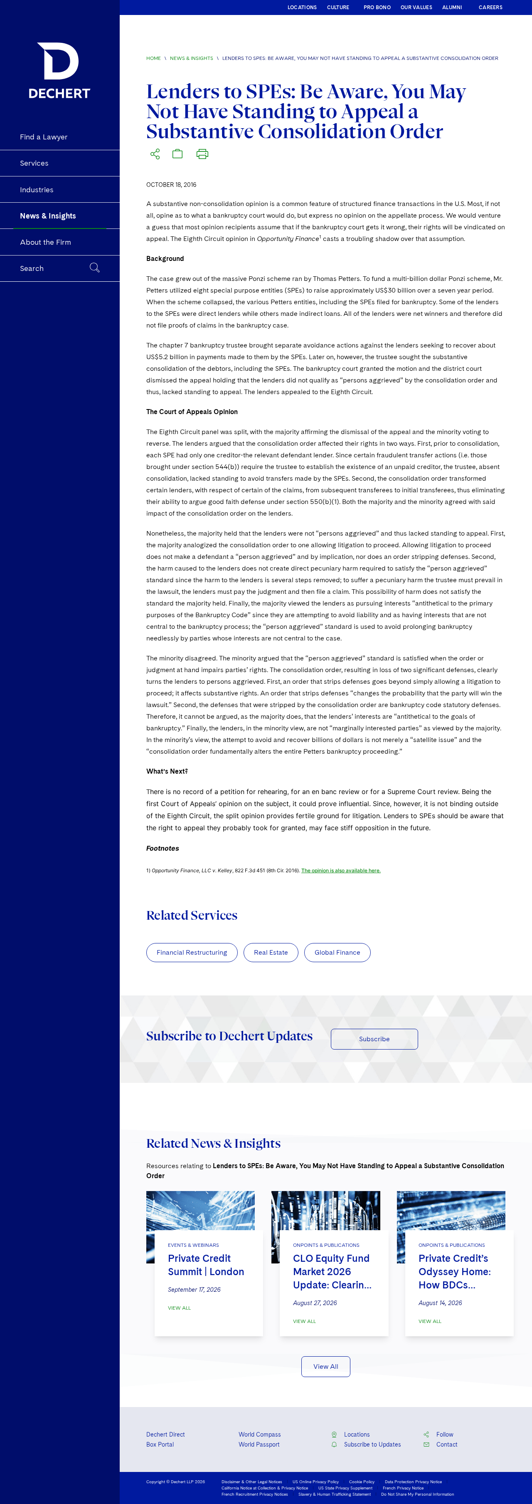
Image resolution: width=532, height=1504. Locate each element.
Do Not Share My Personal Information (417, 1494)
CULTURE (338, 7)
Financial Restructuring (192, 952)
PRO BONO (377, 7)
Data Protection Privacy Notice (413, 1481)
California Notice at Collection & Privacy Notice (265, 1487)
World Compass (260, 1434)
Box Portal (160, 1444)
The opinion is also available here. (341, 870)
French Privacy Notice (403, 1487)
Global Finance (337, 952)
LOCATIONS (302, 7)
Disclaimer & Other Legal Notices (252, 1481)
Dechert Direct (165, 1434)
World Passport (259, 1444)
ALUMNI (452, 7)
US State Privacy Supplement (345, 1487)
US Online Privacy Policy (316, 1481)
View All (179, 1308)
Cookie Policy (361, 1481)
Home (153, 58)
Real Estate (271, 952)
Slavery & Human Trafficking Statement (334, 1494)
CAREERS (490, 7)
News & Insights (191, 58)
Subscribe (374, 1039)
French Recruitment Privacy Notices (255, 1494)
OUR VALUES (416, 7)
